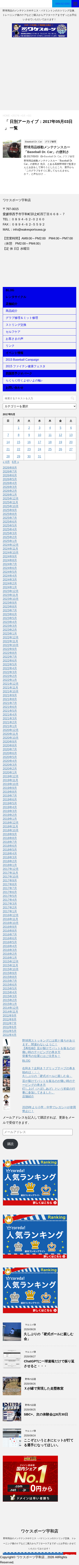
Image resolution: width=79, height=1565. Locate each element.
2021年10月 (11, 691)
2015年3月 (10, 996)
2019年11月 (10, 780)
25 (50, 449)
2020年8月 (10, 745)
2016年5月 (10, 942)
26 (60, 449)
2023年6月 (10, 614)
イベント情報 (14, 352)
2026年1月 (10, 494)
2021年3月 (10, 718)
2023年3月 (10, 625)
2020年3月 (10, 764)
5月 (24, 115)
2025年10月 (11, 506)
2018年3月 (10, 857)
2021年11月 (10, 687)
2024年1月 (10, 587)
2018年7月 (10, 841)
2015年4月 (10, 992)
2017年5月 (10, 896)
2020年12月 (11, 730)
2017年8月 (10, 884)
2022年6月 (10, 660)
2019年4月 (10, 807)
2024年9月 (10, 556)
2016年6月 (10, 938)
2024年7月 (10, 564)
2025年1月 (10, 541)
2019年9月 (10, 787)
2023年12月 (11, 591)
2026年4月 (10, 483)
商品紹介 (11, 310)
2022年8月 (10, 652)
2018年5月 (10, 849)
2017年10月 (11, 876)
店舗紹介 (11, 303)
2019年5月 (10, 803)
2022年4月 (10, 668)
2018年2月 (10, 861)
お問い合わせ (14, 387)
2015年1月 (10, 1004)
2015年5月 (10, 988)
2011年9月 (10, 1015)
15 (18, 442)
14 (8, 442)
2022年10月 (11, 645)
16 (29, 442)
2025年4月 (10, 529)
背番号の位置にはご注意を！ (41, 1056)
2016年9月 (10, 926)
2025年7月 (10, 517)
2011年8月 (10, 1019)
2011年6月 (10, 1027)
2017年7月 (10, 888)
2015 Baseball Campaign (22, 359)
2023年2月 (10, 629)
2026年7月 (10, 471)
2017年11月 (10, 872)
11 (50, 435)
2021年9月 (10, 695)
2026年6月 (10, 475)
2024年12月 (11, 544)
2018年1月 (10, 865)
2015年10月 (11, 969)
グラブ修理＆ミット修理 (22, 317)
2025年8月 (10, 514)
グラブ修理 (68, 156)
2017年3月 (10, 903)
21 (8, 449)
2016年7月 (10, 934)
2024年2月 (10, 583)
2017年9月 (10, 880)
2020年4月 (10, 760)
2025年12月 (11, 498)
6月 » (15, 462)
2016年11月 (10, 919)
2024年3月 (10, 579)
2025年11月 (10, 502)
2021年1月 (10, 726)
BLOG (10, 290)
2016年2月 (10, 953)
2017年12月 (11, 869)
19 (60, 442)
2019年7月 (10, 795)
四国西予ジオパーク (19, 373)
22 (18, 449)
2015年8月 (10, 977)
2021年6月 (10, 706)
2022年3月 (10, 672)
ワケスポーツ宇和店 (39, 1531)
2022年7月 (10, 656)
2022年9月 (10, 649)
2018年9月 (10, 834)
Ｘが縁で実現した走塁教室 (44, 1388)
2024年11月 (10, 548)
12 (60, 435)
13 (71, 435)
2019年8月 (10, 791)
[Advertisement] (39, 75)
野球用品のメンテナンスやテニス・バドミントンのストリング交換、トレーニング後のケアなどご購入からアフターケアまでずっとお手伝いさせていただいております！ (39, 1543)
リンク (10, 345)
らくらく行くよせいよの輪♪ (24, 380)
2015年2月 (10, 1000)
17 (39, 442)
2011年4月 (10, 1034)
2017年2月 (10, 907)
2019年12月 (11, 776)
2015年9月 (10, 973)
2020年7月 (10, 749)
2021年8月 (10, 699)
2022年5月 (10, 664)
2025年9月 (10, 510)
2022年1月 (10, 679)
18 (50, 442)
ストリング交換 (16, 324)
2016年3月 (10, 950)
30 (29, 456)
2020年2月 (10, 768)
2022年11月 (10, 641)
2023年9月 (10, 602)
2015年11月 (10, 965)
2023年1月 (10, 633)
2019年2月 (10, 814)
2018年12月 (11, 822)
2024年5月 (10, 571)
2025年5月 (10, 525)
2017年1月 (10, 911)
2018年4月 (10, 853)
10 (39, 435)
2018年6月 (10, 845)
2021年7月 (10, 703)
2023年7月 (10, 610)
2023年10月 (11, 598)
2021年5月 (10, 710)
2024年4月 (10, 575)
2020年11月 (10, 733)
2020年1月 (10, 772)
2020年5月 (10, 757)
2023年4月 (10, 622)
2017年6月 (10, 892)
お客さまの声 (14, 338)
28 (8, 456)
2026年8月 (10, 467)
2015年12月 (11, 961)
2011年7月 (10, 1023)
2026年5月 (10, 479)
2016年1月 (10, 957)
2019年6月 (10, 799)
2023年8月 (10, 606)
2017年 (16, 115)
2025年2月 (10, 537)
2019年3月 (10, 811)
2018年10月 (11, 830)
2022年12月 (11, 637)
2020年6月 (10, 753)
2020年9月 (10, 741)
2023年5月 (10, 618)
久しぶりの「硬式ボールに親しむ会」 (47, 1076)
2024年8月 (10, 560)
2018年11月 (10, 826)
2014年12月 (11, 1007)
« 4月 (6, 462)
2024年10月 (11, 552)
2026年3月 (10, 487)
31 (39, 456)
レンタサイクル (16, 296)
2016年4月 (10, 946)
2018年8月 (10, 838)
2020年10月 (11, 737)
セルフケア (13, 331)
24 (39, 449)
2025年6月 (10, 521)
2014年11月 (10, 1011)
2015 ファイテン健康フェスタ (25, 366)
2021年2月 (10, 722)
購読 (10, 1144)
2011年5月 (10, 1031)
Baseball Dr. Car (52, 156)
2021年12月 (11, 683)
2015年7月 (10, 980)
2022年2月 (10, 676)
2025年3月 (10, 533)
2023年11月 (10, 595)
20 (71, 442)
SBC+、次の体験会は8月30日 (46, 1414)
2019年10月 (11, 784)
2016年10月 (11, 923)
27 (71, 449)
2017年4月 (10, 899)
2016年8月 (10, 930)
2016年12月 (11, 915)
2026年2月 (10, 490)
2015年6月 (10, 984)
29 (18, 456)
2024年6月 (10, 568)
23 (29, 449)
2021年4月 (10, 714)
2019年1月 (10, 818)
